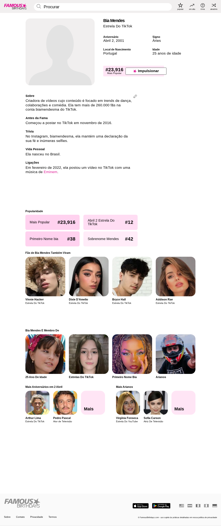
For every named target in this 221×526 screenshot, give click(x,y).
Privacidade (36, 517)
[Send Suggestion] (135, 97)
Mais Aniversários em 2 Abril (44, 386)
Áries (156, 41)
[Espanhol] (190, 505)
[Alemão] (214, 505)
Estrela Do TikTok (117, 26)
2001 (120, 41)
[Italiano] (206, 505)
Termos (53, 517)
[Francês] (198, 505)
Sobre (7, 517)
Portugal (110, 53)
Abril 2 (108, 41)
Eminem (50, 172)
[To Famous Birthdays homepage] (15, 6)
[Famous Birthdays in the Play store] (161, 505)
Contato (20, 517)
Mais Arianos (124, 386)
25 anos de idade (166, 53)
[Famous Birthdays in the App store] (141, 505)
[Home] (56, 503)
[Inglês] (181, 505)
